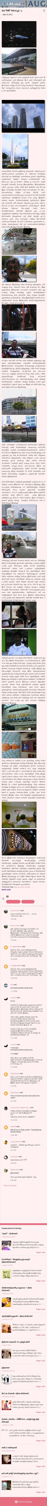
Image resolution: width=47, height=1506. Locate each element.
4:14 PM (13, 1150)
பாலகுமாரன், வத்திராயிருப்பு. (20, 1107)
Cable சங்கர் (14, 3)
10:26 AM (13, 959)
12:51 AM (13, 1120)
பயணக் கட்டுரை (24, 887)
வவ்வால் (13, 998)
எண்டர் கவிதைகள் (9, 1447)
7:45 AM (13, 940)
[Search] (44, 4)
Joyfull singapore (13, 902)
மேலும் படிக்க (40, 1252)
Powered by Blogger (24, 1502)
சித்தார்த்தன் (14, 1073)
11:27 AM (13, 1038)
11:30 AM (13, 1067)
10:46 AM (13, 1135)
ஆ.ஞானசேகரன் (16, 1142)
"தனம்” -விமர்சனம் (9, 1233)
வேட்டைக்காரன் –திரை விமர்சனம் (15, 1393)
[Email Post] (7, 897)
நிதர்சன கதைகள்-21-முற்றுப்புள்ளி (16, 1341)
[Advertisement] (23, 1204)
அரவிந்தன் (14, 1157)
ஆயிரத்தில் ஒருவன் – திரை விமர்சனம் (17, 1316)
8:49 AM (13, 1180)
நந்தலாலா (6, 1367)
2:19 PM (13, 1086)
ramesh (13, 1127)
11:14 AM (13, 991)
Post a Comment (10, 1186)
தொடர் (16, 887)
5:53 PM (13, 1163)
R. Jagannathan (16, 947)
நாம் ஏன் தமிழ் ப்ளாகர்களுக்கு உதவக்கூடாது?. (20, 1473)
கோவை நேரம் (15, 911)
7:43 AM (13, 919)
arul (11, 985)
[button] (44, 11)
